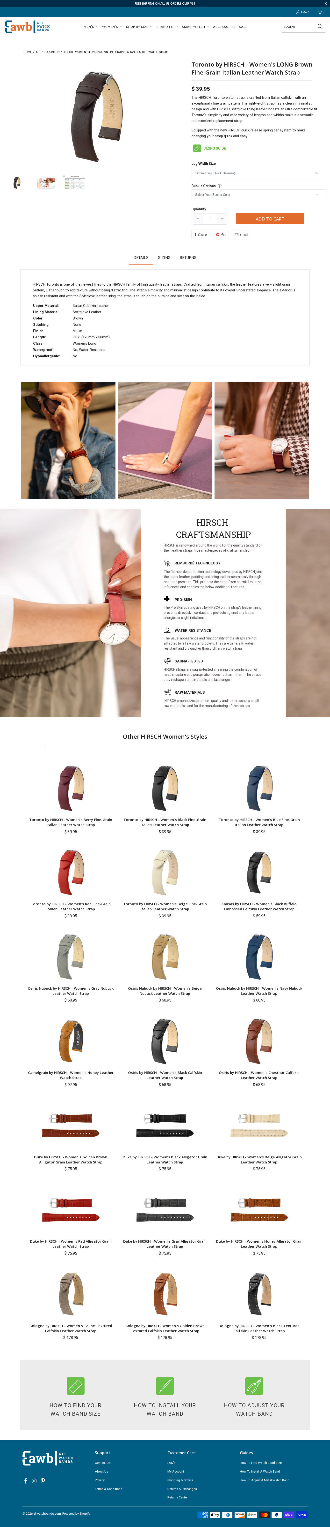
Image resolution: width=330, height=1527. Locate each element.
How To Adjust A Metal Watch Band (264, 1480)
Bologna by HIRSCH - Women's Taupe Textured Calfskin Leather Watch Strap (70, 1328)
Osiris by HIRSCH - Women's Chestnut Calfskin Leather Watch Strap (259, 1075)
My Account (175, 1471)
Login (305, 12)
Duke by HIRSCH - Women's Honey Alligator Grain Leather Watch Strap (259, 1244)
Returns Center (177, 1497)
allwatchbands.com (47, 1513)
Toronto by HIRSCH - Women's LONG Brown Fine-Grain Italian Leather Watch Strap (252, 68)
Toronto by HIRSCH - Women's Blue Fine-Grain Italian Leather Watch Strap (259, 822)
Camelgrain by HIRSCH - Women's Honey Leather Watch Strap (71, 1075)
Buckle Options (204, 186)
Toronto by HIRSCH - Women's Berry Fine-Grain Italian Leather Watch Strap (70, 822)
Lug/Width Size (204, 164)
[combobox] (303, 27)
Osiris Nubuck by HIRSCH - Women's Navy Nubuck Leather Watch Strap (259, 991)
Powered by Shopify (76, 1513)
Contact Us (102, 1463)
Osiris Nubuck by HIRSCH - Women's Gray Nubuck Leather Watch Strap (71, 991)
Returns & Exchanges (182, 1489)
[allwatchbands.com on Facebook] (26, 1481)
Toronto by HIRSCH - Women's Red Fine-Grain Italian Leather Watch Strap (71, 906)
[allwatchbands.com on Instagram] (34, 1481)
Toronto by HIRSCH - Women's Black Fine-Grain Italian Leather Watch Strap (164, 822)
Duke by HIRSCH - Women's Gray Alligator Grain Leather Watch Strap (165, 1244)
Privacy (100, 1480)
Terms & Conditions (108, 1489)
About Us (101, 1471)
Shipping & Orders (180, 1480)
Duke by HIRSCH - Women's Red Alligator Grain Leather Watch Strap (71, 1244)
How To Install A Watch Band (260, 1471)
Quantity (199, 209)
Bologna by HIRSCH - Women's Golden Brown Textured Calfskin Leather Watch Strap (165, 1328)
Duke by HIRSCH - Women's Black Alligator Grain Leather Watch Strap (165, 1159)
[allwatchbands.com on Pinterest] (42, 1481)
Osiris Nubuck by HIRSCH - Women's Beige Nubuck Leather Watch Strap (165, 991)
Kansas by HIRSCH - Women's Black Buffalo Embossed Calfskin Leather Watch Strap (259, 906)
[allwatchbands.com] (27, 27)
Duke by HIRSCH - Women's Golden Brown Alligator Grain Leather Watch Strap (70, 1159)
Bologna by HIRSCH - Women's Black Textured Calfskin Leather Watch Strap (259, 1328)
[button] (91, 27)
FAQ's (171, 1463)
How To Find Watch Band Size (261, 1463)
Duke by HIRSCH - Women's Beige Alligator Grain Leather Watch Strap (259, 1159)
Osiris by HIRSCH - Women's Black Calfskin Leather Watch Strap (165, 1075)
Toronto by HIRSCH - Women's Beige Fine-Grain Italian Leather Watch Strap (165, 906)
